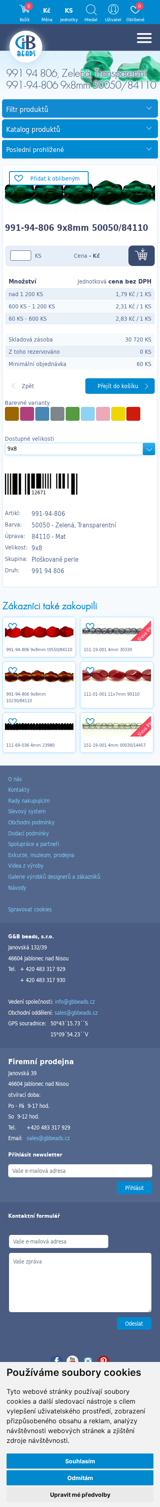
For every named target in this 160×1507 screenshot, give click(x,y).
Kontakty (19, 789)
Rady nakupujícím (29, 800)
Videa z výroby (25, 865)
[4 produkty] (12, 414)
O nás (15, 779)
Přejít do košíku (118, 386)
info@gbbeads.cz (75, 1001)
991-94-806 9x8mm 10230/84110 (26, 697)
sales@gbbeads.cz (76, 1012)
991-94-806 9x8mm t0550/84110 (39, 649)
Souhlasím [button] (80, 1461)
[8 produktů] (73, 414)
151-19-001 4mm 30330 (108, 649)
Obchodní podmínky (31, 822)
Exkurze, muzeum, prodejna (41, 855)
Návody (17, 887)
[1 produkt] (57, 414)
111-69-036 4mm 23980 (30, 745)
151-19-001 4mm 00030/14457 (115, 745)
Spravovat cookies (30, 909)
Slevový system (27, 811)
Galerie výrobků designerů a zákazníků (54, 876)
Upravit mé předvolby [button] (80, 1494)
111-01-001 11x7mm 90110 (111, 694)
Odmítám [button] (80, 1477)
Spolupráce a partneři (33, 843)
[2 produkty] (27, 414)
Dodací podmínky (28, 833)
